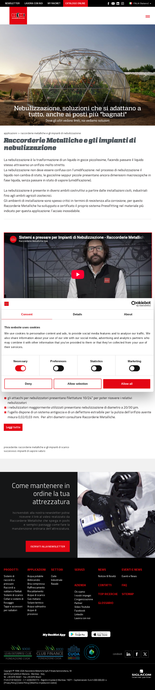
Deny (28, 383)
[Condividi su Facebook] (136, 654)
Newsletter (12, 3)
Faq (124, 585)
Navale (54, 584)
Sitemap (128, 594)
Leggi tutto (13, 427)
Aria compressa (36, 584)
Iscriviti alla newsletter (47, 546)
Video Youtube (82, 607)
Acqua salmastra (36, 606)
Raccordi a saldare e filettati (13, 589)
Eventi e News (129, 576)
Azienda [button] (80, 585)
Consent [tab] (27, 314)
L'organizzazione (83, 599)
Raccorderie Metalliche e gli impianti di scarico (43, 447)
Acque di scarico (36, 595)
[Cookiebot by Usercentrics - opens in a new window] (134, 304)
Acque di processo (32, 612)
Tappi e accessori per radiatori (13, 608)
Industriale (56, 580)
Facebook (79, 610)
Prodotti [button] (11, 569)
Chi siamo (79, 592)
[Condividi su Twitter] (145, 654)
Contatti (105, 585)
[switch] (58, 368)
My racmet (54, 3)
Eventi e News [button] (132, 569)
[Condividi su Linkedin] (128, 654)
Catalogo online (75, 3)
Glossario (105, 603)
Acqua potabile (35, 576)
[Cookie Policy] (23, 682)
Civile (54, 576)
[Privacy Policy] (10, 682)
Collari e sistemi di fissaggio (13, 601)
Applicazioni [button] (36, 569)
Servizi (79, 569)
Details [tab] (77, 314)
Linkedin (78, 614)
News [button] (102, 569)
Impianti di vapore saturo (31, 451)
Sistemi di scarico (13, 595)
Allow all (127, 383)
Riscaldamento (35, 591)
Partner (78, 603)
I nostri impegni (82, 595)
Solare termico (35, 603)
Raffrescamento (36, 587)
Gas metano (34, 599)
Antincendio (33, 580)
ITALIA (141, 3)
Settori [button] (57, 569)
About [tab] (128, 314)
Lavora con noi (34, 3)
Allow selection (77, 383)
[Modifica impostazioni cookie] (43, 682)
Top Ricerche (108, 594)
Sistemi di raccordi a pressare (9, 580)
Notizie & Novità (107, 576)
